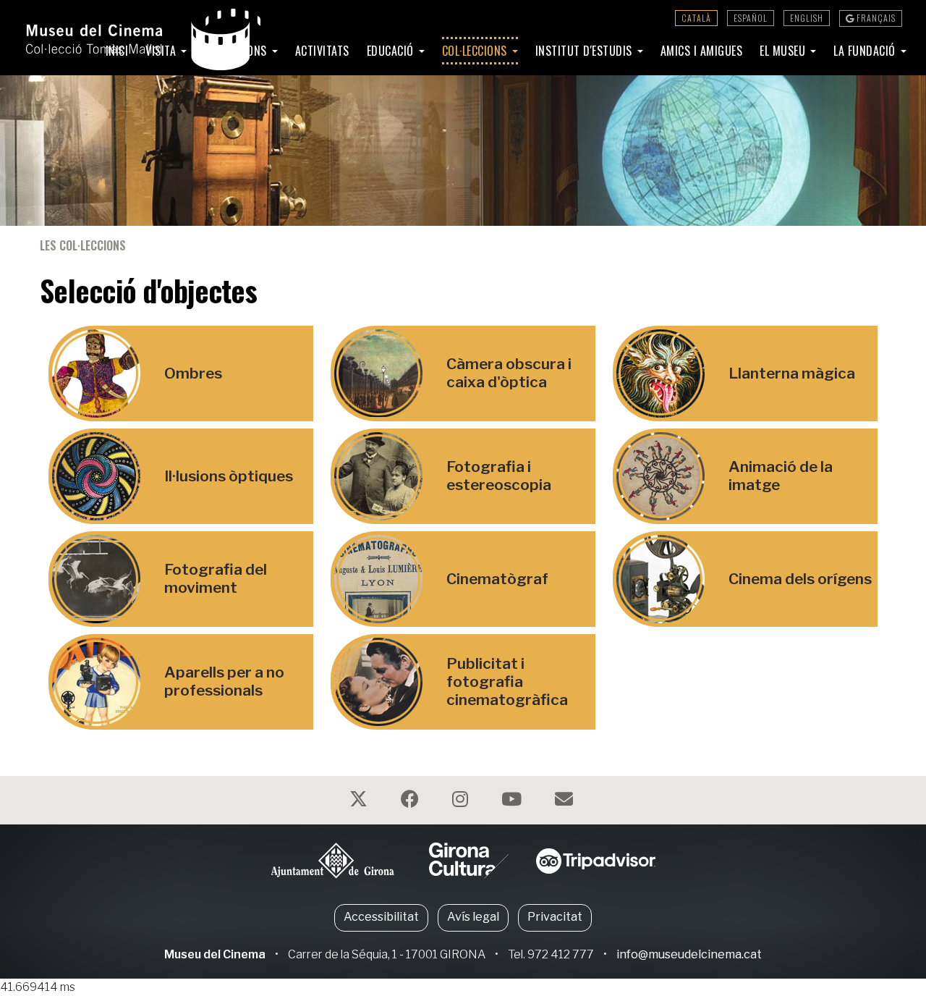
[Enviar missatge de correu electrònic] (566, 802)
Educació (392, 50)
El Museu (784, 50)
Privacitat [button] (554, 917)
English (806, 18)
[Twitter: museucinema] (360, 802)
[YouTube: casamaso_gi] (513, 802)
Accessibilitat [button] (381, 917)
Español (751, 18)
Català (696, 18)
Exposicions (237, 50)
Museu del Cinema (215, 954)
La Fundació (866, 50)
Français (875, 18)
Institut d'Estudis (585, 50)
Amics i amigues (701, 50)
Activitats (322, 50)
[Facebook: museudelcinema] (411, 802)
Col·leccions (476, 50)
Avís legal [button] (473, 917)
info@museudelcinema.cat (689, 954)
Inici (117, 50)
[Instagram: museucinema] (462, 802)
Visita (162, 50)
